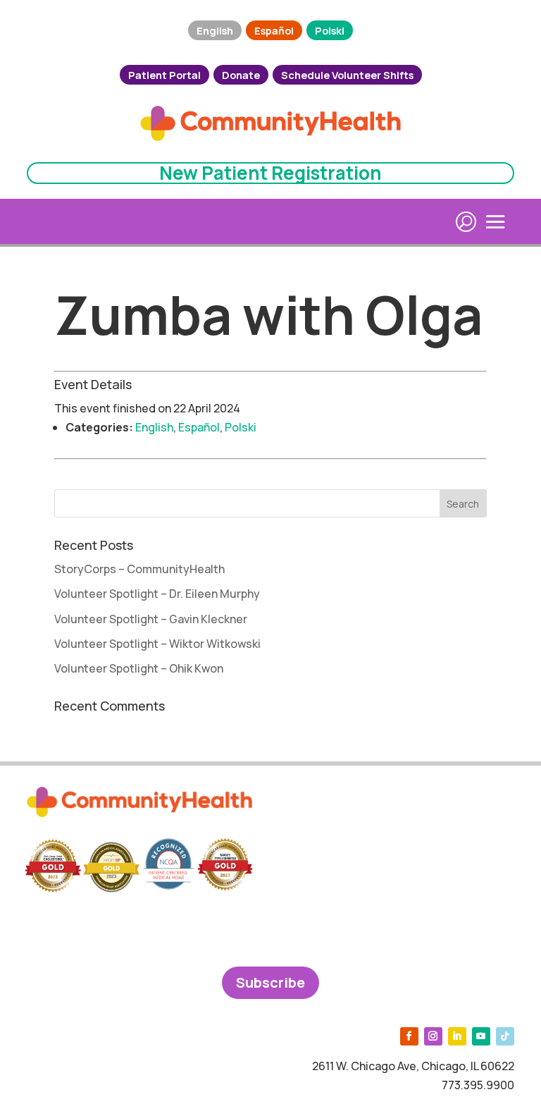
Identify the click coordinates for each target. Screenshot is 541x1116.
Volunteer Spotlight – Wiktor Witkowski (157, 643)
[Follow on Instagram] (433, 1036)
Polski (329, 30)
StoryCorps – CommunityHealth (139, 569)
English (215, 30)
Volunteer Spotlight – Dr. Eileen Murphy (157, 593)
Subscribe (270, 982)
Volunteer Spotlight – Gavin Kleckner (150, 619)
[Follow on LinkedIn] (457, 1036)
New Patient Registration (270, 172)
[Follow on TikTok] (505, 1036)
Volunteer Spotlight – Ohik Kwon (138, 668)
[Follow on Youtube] (481, 1036)
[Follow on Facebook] (409, 1036)
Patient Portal (164, 75)
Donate (241, 75)
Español (274, 30)
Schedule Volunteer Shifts (347, 75)
